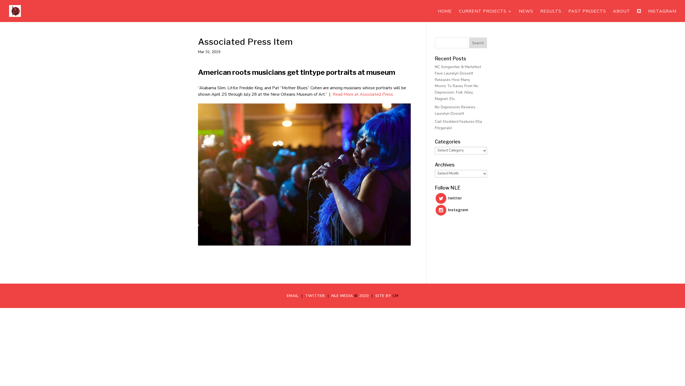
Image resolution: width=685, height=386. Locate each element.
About (621, 11)
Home (445, 11)
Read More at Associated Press (363, 94)
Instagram (662, 11)
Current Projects (483, 11)
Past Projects (587, 11)
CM (395, 295)
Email (294, 295)
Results (550, 11)
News (526, 11)
